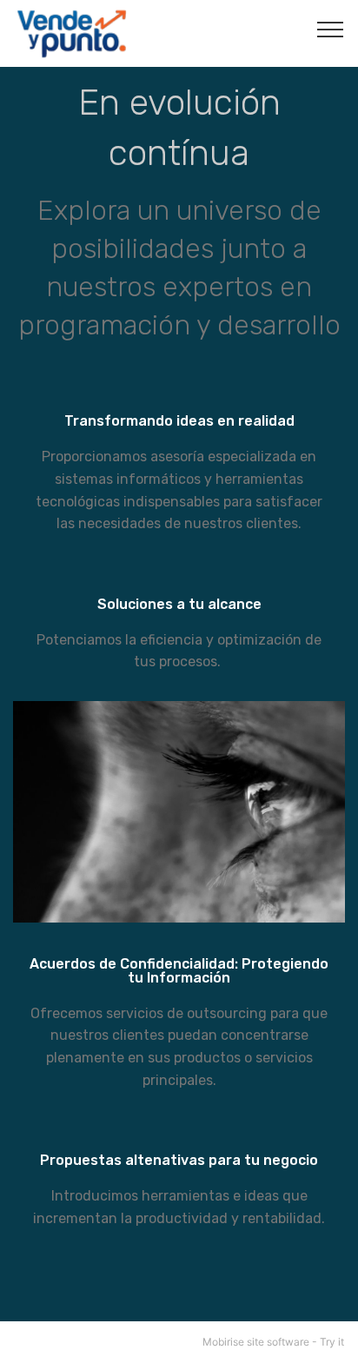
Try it (332, 1341)
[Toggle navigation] (330, 28)
